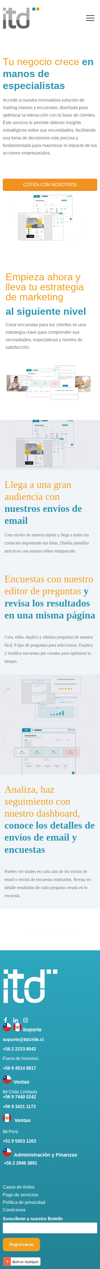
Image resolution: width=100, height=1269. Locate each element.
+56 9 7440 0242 (19, 1096)
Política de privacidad (24, 1202)
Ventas (22, 1120)
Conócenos (14, 1209)
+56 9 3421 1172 (19, 1106)
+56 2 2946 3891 (20, 1163)
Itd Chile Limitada (20, 1091)
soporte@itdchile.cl (23, 1039)
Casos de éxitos (18, 1187)
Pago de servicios (20, 1194)
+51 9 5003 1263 (19, 1141)
